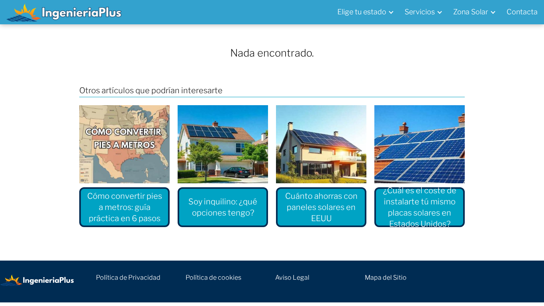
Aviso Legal (292, 277)
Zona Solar (470, 12)
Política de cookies (213, 277)
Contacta (522, 12)
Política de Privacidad (128, 277)
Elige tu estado (361, 12)
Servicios (420, 12)
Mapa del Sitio (386, 277)
